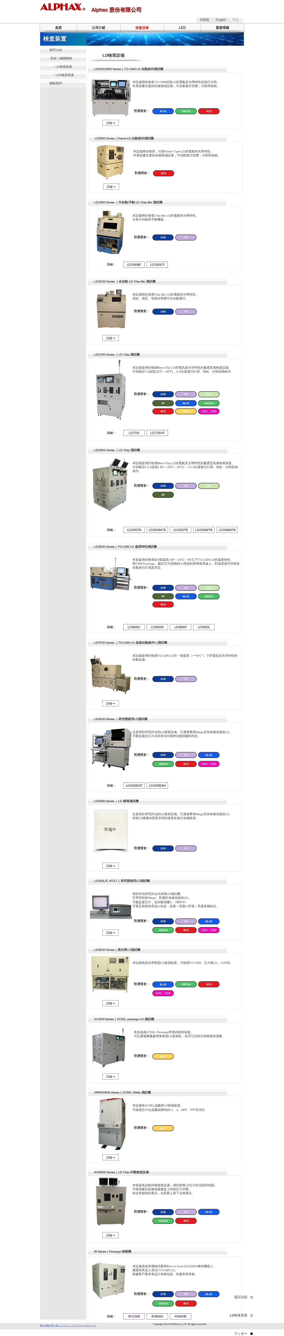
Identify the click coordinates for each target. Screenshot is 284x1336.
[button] (157, 68)
